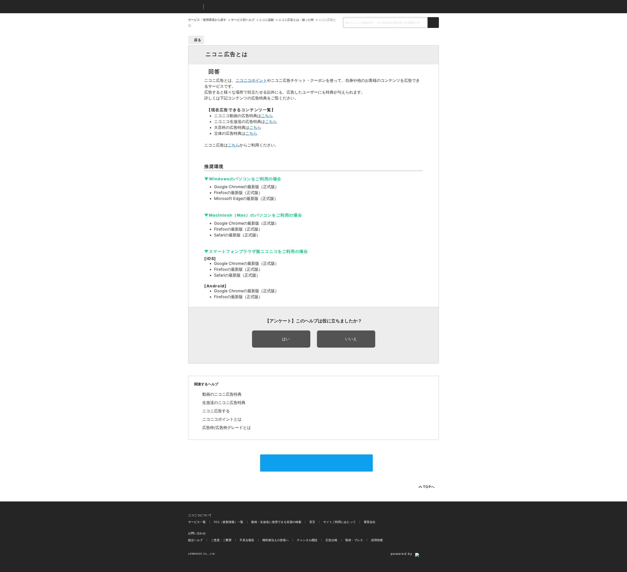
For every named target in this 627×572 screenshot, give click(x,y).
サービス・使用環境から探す (207, 20)
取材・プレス (354, 540)
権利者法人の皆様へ (275, 540)
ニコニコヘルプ (233, 7)
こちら (267, 115)
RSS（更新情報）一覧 (228, 522)
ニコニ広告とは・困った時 (296, 20)
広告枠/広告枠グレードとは (226, 427)
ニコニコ (195, 6)
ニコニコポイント (251, 80)
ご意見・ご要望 (221, 540)
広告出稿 (331, 540)
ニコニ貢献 (266, 20)
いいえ (351, 338)
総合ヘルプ (195, 540)
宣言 (312, 522)
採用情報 (377, 540)
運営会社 (369, 522)
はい (286, 338)
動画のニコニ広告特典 (221, 394)
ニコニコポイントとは (221, 419)
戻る (198, 40)
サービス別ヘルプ (242, 20)
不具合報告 (247, 540)
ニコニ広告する (216, 410)
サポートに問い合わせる (316, 463)
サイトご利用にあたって (339, 522)
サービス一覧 (197, 522)
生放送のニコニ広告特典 (223, 402)
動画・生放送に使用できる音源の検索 (276, 522)
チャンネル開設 (307, 540)
